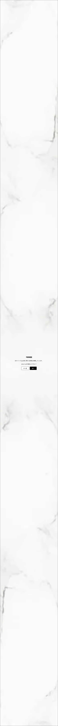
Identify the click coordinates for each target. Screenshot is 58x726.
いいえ (25, 368)
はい (33, 368)
